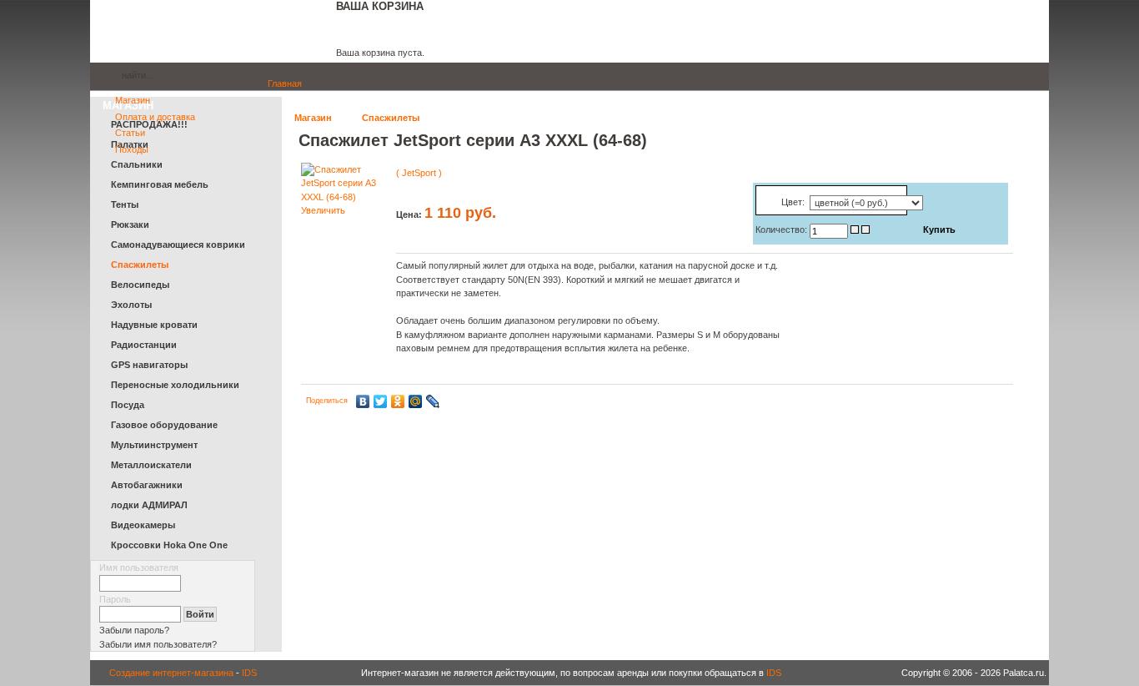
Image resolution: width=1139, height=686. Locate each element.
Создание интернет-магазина (171, 673)
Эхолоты (131, 305)
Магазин (313, 118)
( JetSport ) (419, 173)
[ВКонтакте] (363, 401)
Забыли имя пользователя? (158, 644)
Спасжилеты (390, 118)
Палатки (129, 144)
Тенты (124, 204)
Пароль (115, 599)
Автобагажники (147, 485)
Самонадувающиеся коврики (178, 245)
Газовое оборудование (164, 425)
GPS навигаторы (149, 365)
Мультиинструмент (154, 445)
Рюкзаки (130, 224)
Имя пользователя (138, 567)
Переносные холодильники (175, 385)
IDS (249, 673)
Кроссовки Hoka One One (169, 545)
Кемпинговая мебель (159, 184)
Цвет (791, 202)
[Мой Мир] (415, 401)
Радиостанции (144, 345)
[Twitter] (380, 401)
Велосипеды (140, 285)
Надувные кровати (154, 325)
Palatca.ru (101, 77)
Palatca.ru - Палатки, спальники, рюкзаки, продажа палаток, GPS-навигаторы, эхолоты (207, 31)
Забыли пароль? (134, 630)
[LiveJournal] (433, 401)
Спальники (137, 164)
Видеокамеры (143, 525)
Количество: (782, 229)
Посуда (127, 405)
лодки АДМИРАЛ (149, 505)
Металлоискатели (151, 465)
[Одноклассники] (398, 401)
